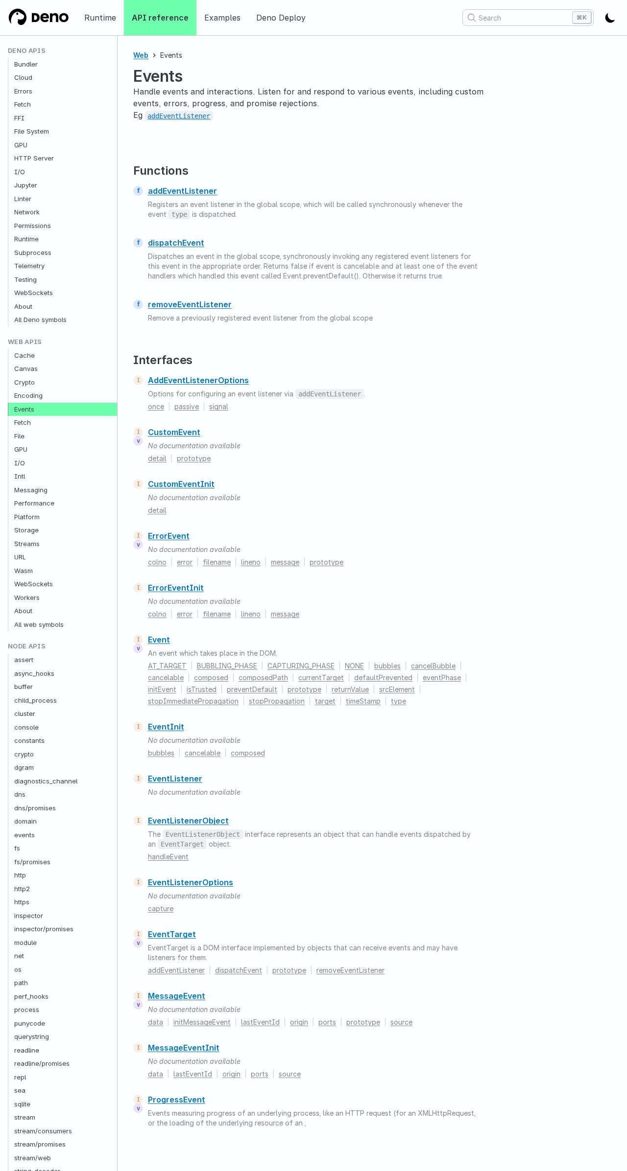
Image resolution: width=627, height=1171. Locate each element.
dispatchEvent (176, 243)
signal (218, 406)
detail (157, 458)
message (285, 562)
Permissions (32, 226)
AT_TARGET (167, 666)
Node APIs (27, 646)
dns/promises (35, 808)
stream (24, 1118)
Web (140, 55)
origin (299, 1022)
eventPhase (442, 677)
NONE (354, 666)
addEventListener (182, 191)
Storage (26, 530)
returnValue (350, 689)
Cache (24, 355)
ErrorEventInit (176, 588)
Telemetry (29, 266)
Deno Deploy (281, 18)
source (401, 1022)
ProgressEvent (176, 1099)
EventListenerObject (188, 821)
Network (27, 212)
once (156, 406)
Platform (27, 517)
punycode (29, 1023)
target (325, 701)
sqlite (22, 1104)
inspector (28, 915)
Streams (27, 544)
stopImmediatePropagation (193, 701)
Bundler (26, 64)
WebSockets (33, 293)
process (26, 1010)
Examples (222, 18)
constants (29, 741)
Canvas (26, 369)
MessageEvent (176, 996)
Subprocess (32, 252)
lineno (251, 562)
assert (23, 660)
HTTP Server (34, 158)
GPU (20, 145)
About (23, 306)
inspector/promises (43, 929)
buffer (23, 687)
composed (211, 677)
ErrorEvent (169, 536)
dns (19, 795)
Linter (22, 199)
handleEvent (168, 856)
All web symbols (39, 624)
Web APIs (25, 342)
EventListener (175, 778)
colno (157, 562)
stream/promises (40, 1144)
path (21, 983)
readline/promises (42, 1064)
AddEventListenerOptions (198, 380)
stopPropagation (277, 701)
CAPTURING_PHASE (301, 666)
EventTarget (172, 934)
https (21, 902)
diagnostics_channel (45, 781)
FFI (19, 118)
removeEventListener (190, 304)
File (19, 436)
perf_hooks (31, 996)
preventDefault (252, 689)
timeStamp (363, 701)
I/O (19, 172)
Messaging (31, 490)
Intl (19, 477)
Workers (27, 597)
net (19, 956)
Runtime (100, 18)
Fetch (22, 105)
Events (24, 409)
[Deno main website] (38, 17)
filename (217, 562)
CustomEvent (174, 432)
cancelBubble (433, 666)
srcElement (397, 689)
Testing (25, 279)
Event (159, 639)
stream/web (32, 1158)
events (24, 835)
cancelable (166, 677)
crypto (24, 754)
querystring (31, 1037)
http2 (22, 889)
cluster (24, 714)
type (398, 701)
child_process (35, 700)
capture (160, 908)
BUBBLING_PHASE (227, 666)
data (155, 1022)
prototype (194, 458)
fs (17, 848)
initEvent (162, 689)
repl (20, 1077)
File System (31, 132)
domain (25, 822)
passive (186, 406)
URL (20, 557)
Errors (23, 91)
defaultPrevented (383, 677)
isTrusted (202, 689)
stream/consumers (43, 1131)
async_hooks (34, 673)
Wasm (23, 570)
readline (26, 1050)
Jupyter (25, 185)
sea (19, 1091)
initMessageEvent (202, 1022)
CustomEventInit (181, 484)
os (18, 969)
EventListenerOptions (190, 882)
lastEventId (260, 1022)
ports (327, 1022)
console (26, 727)
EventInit (166, 727)
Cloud (23, 78)
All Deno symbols (40, 320)
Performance (34, 503)
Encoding (28, 396)
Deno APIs (27, 50)
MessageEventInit (183, 1048)
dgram (24, 768)
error (185, 562)
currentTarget (321, 677)
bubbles (387, 666)
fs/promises (32, 862)
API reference (160, 18)
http (20, 875)
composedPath (263, 677)
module (25, 942)
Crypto (24, 382)
